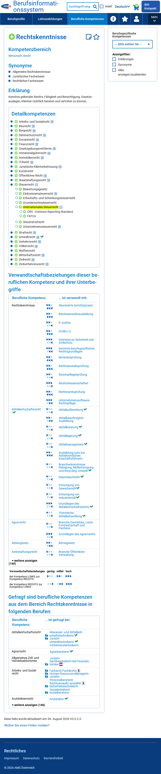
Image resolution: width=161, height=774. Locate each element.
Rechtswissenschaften (73, 383)
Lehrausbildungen (50, 19)
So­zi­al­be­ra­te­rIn (59, 692)
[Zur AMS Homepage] (7, 6)
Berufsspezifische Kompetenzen (124, 35)
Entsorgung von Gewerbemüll (69, 486)
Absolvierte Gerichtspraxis (76, 305)
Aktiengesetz (20, 543)
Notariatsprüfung (70, 357)
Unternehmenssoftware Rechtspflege (74, 402)
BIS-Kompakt (150, 6)
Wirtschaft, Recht (19, 55)
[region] (54, 52)
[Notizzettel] (89, 37)
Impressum (11, 758)
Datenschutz (31, 758)
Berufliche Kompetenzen (87, 19)
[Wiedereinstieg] (136, 19)
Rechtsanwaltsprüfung (74, 366)
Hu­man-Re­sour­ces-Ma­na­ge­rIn (69, 673)
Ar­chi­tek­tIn (57, 699)
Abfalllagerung (68, 436)
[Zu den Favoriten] (125, 19)
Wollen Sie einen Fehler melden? (26, 725)
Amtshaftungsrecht (24, 551)
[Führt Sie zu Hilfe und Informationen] (113, 19)
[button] (154, 19)
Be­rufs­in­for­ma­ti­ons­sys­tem (35, 6)
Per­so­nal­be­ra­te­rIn (61, 679)
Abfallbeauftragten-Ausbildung (71, 419)
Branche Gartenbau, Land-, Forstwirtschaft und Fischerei (76, 525)
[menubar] (74, 19)
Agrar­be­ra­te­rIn (59, 651)
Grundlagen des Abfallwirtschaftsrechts (74, 505)
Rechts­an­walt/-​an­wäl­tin (66, 683)
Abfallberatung (68, 427)
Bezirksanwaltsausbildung (76, 314)
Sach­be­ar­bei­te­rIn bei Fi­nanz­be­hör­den (69, 663)
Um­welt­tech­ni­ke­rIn (62, 641)
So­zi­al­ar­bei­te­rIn (60, 689)
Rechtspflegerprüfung (73, 374)
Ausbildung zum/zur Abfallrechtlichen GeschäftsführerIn (72, 455)
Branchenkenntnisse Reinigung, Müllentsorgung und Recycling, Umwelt (76, 467)
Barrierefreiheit (53, 758)
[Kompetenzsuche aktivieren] (136, 6)
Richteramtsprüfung (72, 392)
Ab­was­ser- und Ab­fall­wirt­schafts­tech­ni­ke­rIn (66, 634)
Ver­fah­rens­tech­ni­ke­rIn (64, 645)
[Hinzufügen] (12, 35)
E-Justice (65, 322)
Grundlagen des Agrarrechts (77, 534)
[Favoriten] (96, 37)
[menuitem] (16, 19)
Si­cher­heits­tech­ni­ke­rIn (63, 686)
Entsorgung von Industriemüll (69, 496)
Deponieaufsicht (69, 477)
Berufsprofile (16, 19)
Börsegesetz (67, 543)
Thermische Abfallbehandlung (70, 514)
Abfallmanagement (71, 444)
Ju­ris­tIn (54, 638)
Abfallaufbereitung (71, 409)
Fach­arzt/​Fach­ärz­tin (63, 670)
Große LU (65, 331)
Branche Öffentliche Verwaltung (71, 553)
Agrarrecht (19, 522)
